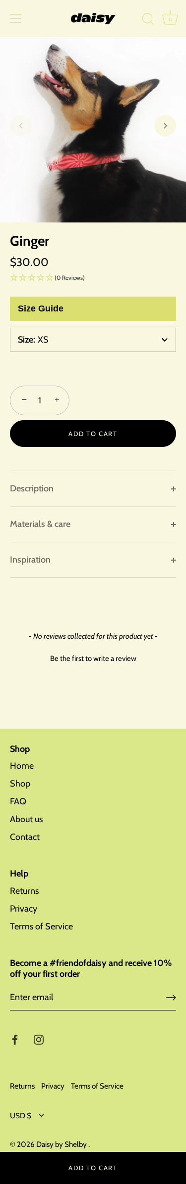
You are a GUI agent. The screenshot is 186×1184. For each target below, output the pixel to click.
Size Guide (40, 308)
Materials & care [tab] (40, 524)
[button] (21, 125)
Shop (20, 783)
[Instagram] (39, 1039)
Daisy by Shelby (62, 1144)
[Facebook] (15, 1039)
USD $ (20, 1115)
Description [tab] (32, 488)
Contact (25, 837)
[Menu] (16, 19)
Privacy (23, 908)
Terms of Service (41, 926)
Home (22, 765)
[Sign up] (171, 998)
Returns (24, 890)
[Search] (148, 20)
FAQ (18, 801)
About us (26, 819)
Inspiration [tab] (30, 559)
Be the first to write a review (93, 658)
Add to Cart (93, 1168)
